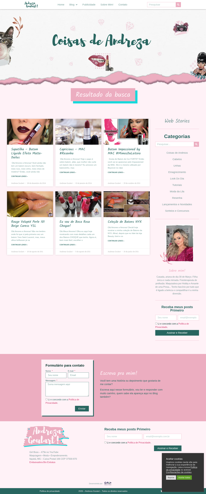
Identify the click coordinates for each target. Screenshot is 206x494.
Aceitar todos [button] (184, 477)
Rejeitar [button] (171, 477)
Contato (122, 4)
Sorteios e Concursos (177, 210)
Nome (48, 371)
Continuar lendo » (19, 176)
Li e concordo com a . (129, 442)
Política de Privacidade (139, 442)
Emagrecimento (177, 172)
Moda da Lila (177, 191)
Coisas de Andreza (177, 152)
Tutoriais (177, 185)
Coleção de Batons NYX (125, 222)
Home (61, 4)
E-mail (71, 371)
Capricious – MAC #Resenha (72, 151)
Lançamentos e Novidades (177, 204)
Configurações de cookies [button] (179, 472)
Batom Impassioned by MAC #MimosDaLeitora (124, 151)
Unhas (177, 165)
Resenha (177, 198)
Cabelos (177, 159)
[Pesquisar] (178, 4)
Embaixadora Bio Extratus (42, 462)
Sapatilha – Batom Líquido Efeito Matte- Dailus (26, 153)
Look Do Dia (177, 178)
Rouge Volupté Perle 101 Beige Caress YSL (28, 224)
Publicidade (88, 4)
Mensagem (51, 380)
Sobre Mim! (106, 4)
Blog (71, 4)
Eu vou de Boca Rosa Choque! (75, 224)
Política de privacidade (50, 491)
